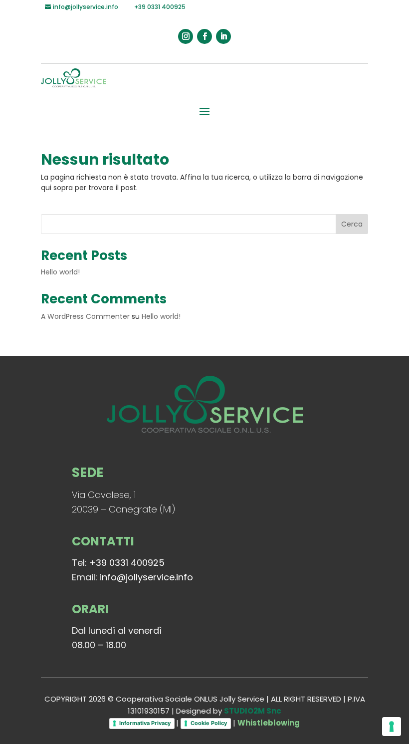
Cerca (352, 224)
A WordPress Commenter (85, 316)
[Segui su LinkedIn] (223, 36)
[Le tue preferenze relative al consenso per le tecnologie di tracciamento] (391, 726)
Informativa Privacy (145, 723)
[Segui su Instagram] (185, 36)
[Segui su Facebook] (204, 36)
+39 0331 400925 (127, 562)
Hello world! (60, 272)
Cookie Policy (209, 723)
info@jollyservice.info (146, 577)
